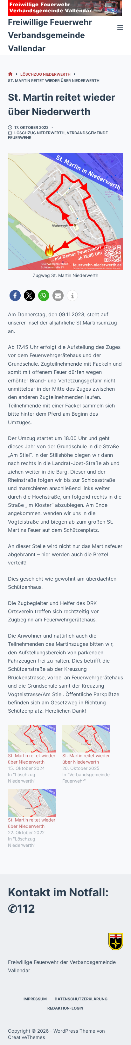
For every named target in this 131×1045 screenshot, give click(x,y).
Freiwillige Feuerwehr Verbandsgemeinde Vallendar (50, 35)
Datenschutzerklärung (81, 999)
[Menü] (120, 27)
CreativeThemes (26, 1037)
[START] (10, 74)
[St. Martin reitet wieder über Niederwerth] (32, 738)
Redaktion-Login (65, 1008)
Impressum (35, 999)
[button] (15, 295)
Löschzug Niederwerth (39, 132)
